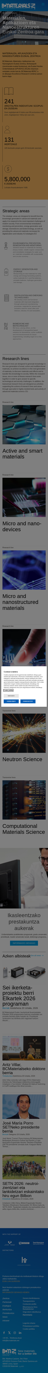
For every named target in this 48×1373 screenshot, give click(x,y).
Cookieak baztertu (28, 701)
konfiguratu (11, 696)
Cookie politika (8, 690)
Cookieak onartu (11, 701)
